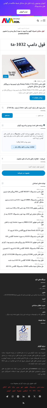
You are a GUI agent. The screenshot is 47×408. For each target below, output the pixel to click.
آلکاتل (5, 387)
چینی (17, 387)
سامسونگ (32, 387)
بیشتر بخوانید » (37, 97)
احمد (43, 299)
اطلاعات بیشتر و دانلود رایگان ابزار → (23, 147)
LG (30, 391)
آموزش (9, 391)
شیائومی (25, 391)
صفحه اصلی (40, 387)
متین (43, 292)
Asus (38, 391)
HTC (34, 391)
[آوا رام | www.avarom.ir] (11, 20)
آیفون (13, 391)
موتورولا (19, 391)
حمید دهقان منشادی (38, 305)
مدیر (43, 286)
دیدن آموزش (23, 12)
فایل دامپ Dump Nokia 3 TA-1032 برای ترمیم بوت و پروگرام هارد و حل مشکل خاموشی (24, 85)
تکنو (9, 387)
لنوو (22, 387)
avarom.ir (34, 368)
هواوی (26, 387)
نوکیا (13, 387)
